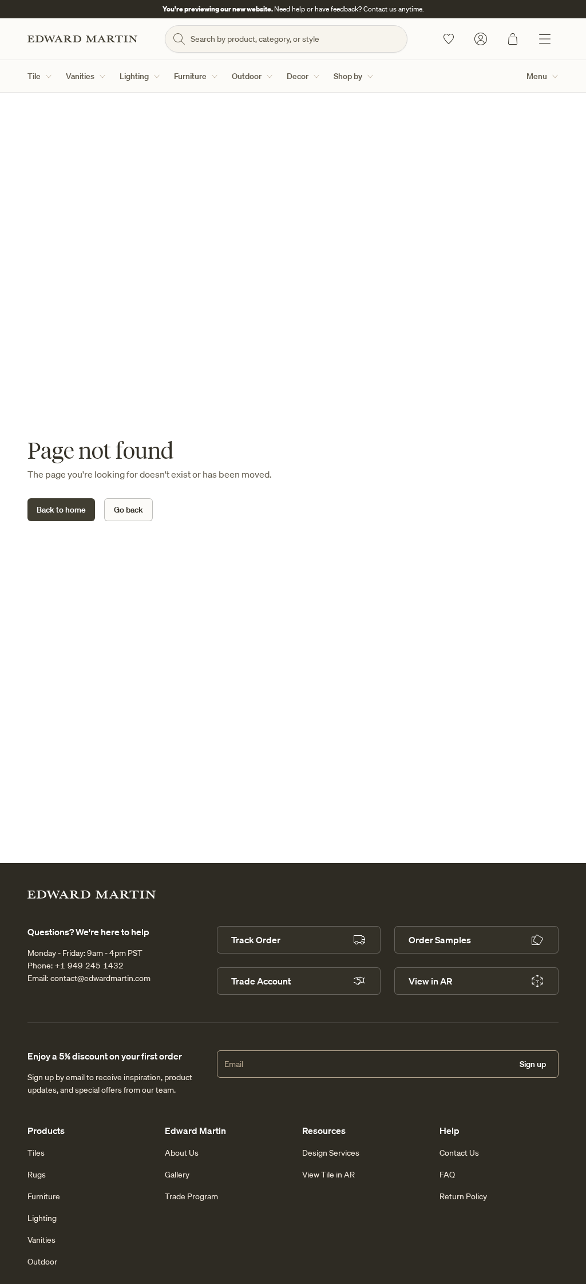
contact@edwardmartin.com (100, 978)
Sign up (533, 1064)
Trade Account (261, 981)
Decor (297, 76)
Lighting (134, 76)
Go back (128, 510)
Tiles (36, 1153)
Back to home (61, 510)
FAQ (447, 1174)
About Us (182, 1153)
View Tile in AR (328, 1174)
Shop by (348, 76)
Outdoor (247, 76)
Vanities (80, 76)
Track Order (255, 940)
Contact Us (459, 1153)
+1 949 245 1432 (89, 965)
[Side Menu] (545, 39)
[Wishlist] (448, 39)
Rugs (36, 1174)
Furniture (190, 76)
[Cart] (512, 39)
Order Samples (440, 940)
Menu (536, 76)
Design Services (330, 1153)
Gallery (177, 1174)
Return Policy (463, 1196)
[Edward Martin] (82, 39)
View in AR (430, 981)
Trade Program (191, 1196)
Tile (34, 76)
